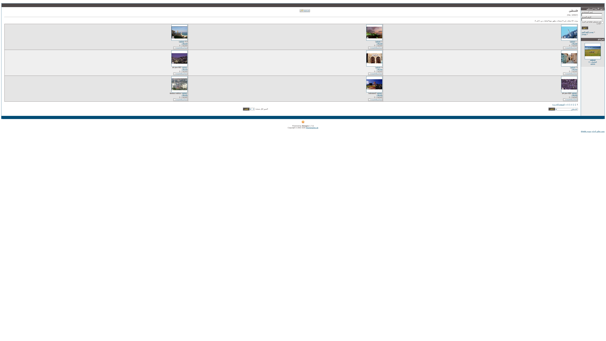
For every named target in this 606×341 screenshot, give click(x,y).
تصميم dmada (586, 131)
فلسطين (574, 43)
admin (572, 41)
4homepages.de (312, 128)
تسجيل (584, 34)
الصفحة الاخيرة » (558, 104)
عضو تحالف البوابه (598, 131)
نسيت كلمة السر (588, 32)
